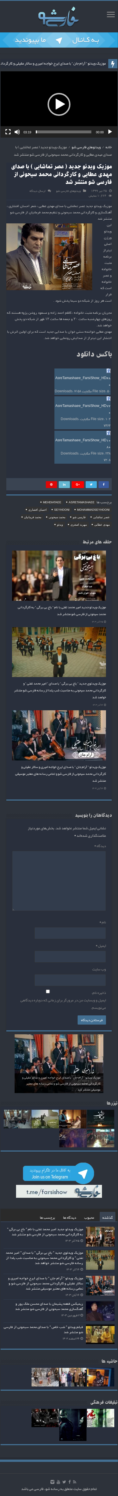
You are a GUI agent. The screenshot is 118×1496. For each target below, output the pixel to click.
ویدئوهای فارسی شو (86, 147)
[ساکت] (17, 132)
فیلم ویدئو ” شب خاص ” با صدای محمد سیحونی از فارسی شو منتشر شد (43, 1329)
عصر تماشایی (101, 517)
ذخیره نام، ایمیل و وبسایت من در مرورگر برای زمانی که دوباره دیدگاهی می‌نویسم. (63, 1000)
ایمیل (101, 945)
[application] (59, 104)
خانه (108, 147)
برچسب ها (47, 1217)
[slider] (63, 131)
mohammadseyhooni (93, 509)
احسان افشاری (37, 509)
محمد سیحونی (57, 517)
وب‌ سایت (99, 969)
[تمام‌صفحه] (8, 132)
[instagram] (52, 1482)
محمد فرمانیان (32, 517)
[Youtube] (58, 1482)
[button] (59, 104)
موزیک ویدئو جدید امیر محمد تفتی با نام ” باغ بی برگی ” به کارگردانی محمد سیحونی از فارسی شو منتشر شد (62, 610)
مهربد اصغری (78, 524)
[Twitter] (64, 1482)
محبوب (89, 1217)
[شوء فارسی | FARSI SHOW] (59, 15)
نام (102, 922)
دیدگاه (100, 846)
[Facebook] (69, 1482)
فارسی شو (79, 517)
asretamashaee (82, 502)
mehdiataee (52, 502)
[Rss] (74, 1482)
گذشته (107, 1217)
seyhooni (62, 509)
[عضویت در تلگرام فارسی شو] (59, 41)
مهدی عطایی (102, 524)
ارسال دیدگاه (38, 191)
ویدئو (60, 524)
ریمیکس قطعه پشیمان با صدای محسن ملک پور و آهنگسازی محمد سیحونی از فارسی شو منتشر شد (49, 1306)
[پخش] (110, 132)
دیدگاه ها (69, 1217)
